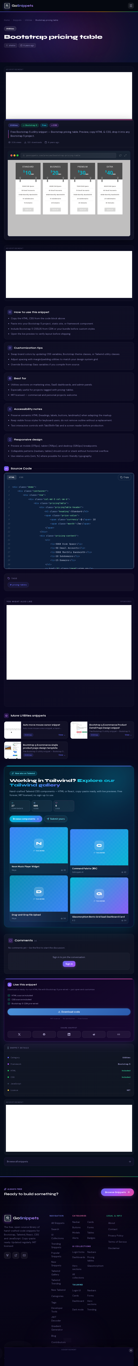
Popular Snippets (56, 1254)
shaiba (12, 45)
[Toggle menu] (131, 6)
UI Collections (57, 1236)
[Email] (24, 1255)
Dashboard (78, 1301)
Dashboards (78, 1257)
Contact (112, 1229)
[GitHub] (7, 1255)
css (21, 477)
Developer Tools (57, 1309)
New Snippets (56, 1263)
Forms (90, 1227)
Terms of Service (117, 1241)
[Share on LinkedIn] (69, 1034)
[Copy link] (118, 1034)
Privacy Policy (115, 1235)
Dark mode (78, 1309)
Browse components (24, 818)
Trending (91, 1309)
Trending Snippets (56, 1245)
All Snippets (57, 1223)
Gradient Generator (57, 1328)
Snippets (17, 20)
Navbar (76, 1222)
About (111, 1223)
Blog (53, 1335)
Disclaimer (114, 1248)
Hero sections (76, 1267)
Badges (91, 1238)
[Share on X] (19, 1034)
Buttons (76, 1227)
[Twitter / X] (15, 1255)
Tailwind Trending (56, 1281)
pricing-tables (18, 584)
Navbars (91, 1252)
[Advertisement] (69, 95)
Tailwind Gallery (55, 1272)
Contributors (58, 1342)
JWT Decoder (56, 1319)
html (11, 477)
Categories (57, 1296)
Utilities (28, 20)
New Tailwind (58, 1289)
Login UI (76, 1290)
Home (7, 20)
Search (55, 1229)
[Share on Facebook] (44, 1034)
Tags (53, 1302)
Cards (90, 1222)
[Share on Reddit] (94, 1034)
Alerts (75, 1238)
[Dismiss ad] (131, 1350)
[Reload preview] (120, 155)
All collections (78, 1276)
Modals (76, 1232)
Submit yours (57, 818)
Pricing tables (90, 1259)
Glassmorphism (93, 1265)
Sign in (69, 963)
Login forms (78, 1252)
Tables (90, 1232)
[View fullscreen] (125, 155)
